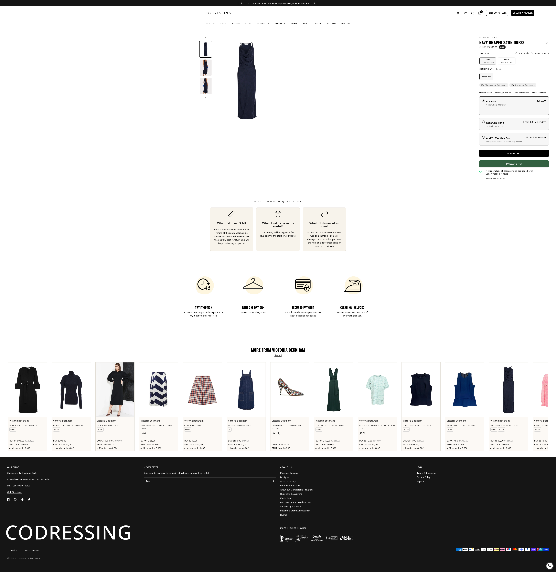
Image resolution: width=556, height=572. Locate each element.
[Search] (472, 13)
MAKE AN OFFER (525, 164)
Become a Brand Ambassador (295, 510)
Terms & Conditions (427, 472)
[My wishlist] (465, 13)
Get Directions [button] (14, 492)
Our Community (288, 481)
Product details (485, 93)
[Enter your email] (273, 480)
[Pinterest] (24, 499)
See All (278, 355)
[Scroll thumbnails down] (205, 97)
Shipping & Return (503, 93)
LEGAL (420, 467)
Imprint (420, 481)
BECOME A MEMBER (523, 12)
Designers (285, 477)
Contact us (285, 498)
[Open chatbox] (550, 566)
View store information (496, 178)
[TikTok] (31, 499)
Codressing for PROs (290, 506)
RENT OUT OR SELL (497, 12)
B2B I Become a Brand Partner (295, 502)
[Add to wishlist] (546, 42)
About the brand (539, 93)
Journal (283, 514)
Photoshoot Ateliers (290, 485)
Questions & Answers (291, 493)
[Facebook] (10, 499)
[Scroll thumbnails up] (205, 37)
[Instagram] (17, 499)
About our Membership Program (296, 489)
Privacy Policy (423, 477)
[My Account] (452, 13)
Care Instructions (521, 93)
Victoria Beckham (488, 37)
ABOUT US (286, 467)
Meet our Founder (289, 472)
